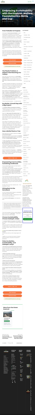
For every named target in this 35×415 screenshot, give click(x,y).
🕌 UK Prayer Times (21, 375)
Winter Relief (26, 78)
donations (25, 108)
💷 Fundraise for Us (21, 362)
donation (25, 106)
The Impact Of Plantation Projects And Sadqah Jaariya (7, 319)
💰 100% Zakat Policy (21, 358)
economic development (25, 111)
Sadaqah (24, 155)
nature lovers (25, 145)
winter (24, 173)
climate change (26, 102)
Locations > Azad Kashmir (28, 51)
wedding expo (25, 171)
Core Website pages (27, 37)
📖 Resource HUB (21, 366)
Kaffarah (25, 48)
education (25, 113)
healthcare (25, 119)
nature (24, 143)
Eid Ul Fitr (25, 39)
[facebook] (12, 381)
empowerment (25, 115)
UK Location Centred (27, 76)
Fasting (24, 117)
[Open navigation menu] (33, 1)
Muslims (24, 139)
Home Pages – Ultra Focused (28, 46)
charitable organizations (26, 96)
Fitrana (25, 44)
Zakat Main (25, 175)
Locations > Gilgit (26, 53)
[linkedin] (14, 381)
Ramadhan (25, 153)
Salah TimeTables (26, 74)
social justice (25, 157)
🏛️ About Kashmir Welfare (21, 379)
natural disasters (26, 141)
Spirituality (25, 159)
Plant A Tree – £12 (12, 158)
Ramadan (24, 151)
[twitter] (12, 382)
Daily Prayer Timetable (27, 104)
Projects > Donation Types (28, 60)
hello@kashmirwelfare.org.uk (13, 368)
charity (24, 100)
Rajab (29, 149)
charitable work (26, 98)
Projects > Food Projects (27, 67)
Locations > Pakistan (27, 55)
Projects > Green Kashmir (27, 69)
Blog (24, 32)
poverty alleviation (27, 147)
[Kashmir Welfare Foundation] (3, 1)
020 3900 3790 (13, 366)
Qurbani (24, 149)
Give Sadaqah (12, 60)
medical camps (25, 137)
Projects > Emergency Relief (28, 62)
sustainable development (25, 161)
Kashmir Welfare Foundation (9, 21)
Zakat (25, 83)
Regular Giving (12, 63)
